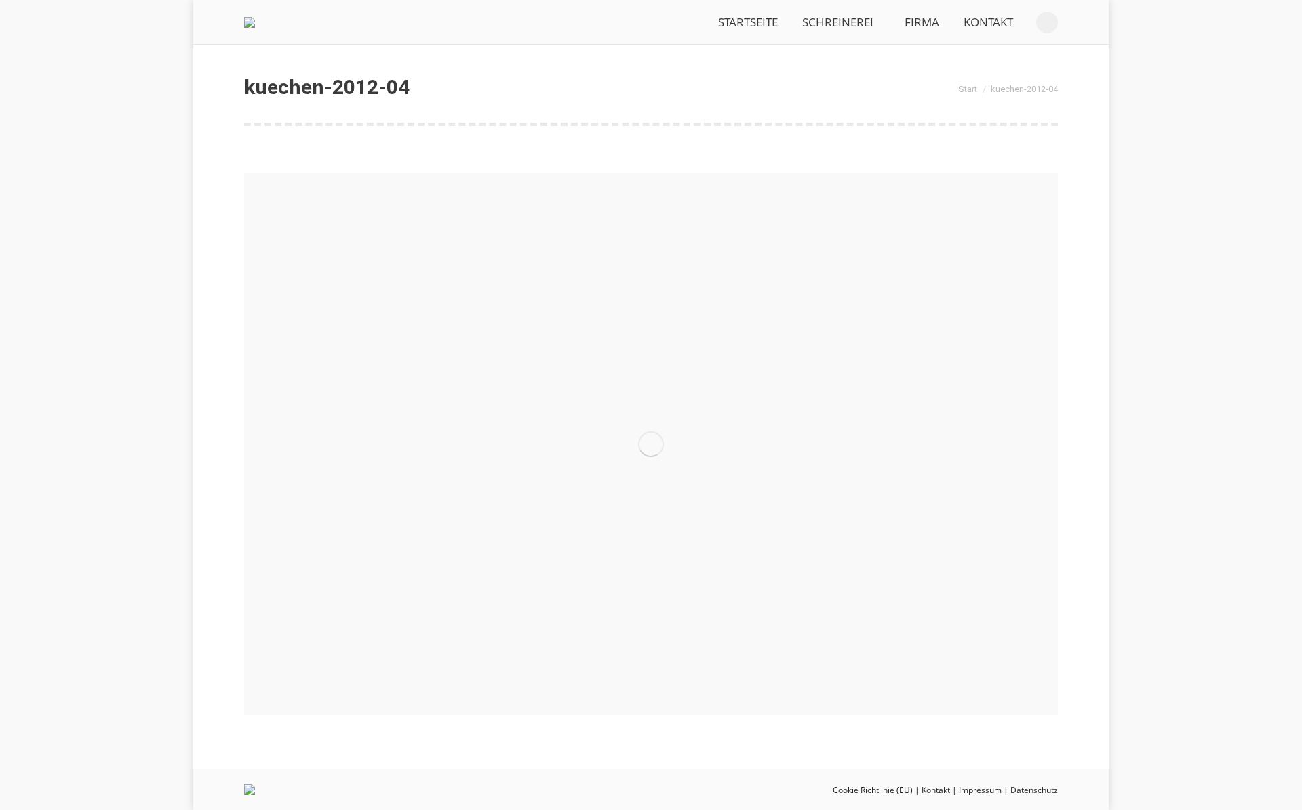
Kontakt (936, 790)
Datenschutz (1034, 790)
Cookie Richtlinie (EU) (873, 790)
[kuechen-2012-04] (651, 444)
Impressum (980, 790)
